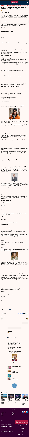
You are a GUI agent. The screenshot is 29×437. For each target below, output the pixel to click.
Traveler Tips (2, 403)
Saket (10, 309)
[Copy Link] (8, 12)
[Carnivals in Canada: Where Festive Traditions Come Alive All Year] (18, 396)
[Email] (6, 12)
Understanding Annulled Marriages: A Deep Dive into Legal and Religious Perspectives (16, 371)
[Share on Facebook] (4, 12)
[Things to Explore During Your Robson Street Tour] (9, 378)
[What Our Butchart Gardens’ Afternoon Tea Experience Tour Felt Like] (9, 367)
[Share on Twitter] (5, 12)
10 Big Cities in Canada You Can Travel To (6, 424)
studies (11, 79)
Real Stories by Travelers (15, 368)
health (24, 293)
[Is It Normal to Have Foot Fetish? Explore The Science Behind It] (9, 375)
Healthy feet (2, 32)
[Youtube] (25, 412)
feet (11, 46)
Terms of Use (14, 0)
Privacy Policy (10, 0)
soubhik (9, 333)
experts (5, 228)
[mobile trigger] (1, 2)
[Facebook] (23, 412)
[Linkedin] (27, 412)
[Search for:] (14, 328)
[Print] (27, 313)
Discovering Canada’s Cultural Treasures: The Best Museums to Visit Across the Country (25, 400)
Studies (5, 161)
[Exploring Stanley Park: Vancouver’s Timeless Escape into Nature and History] (4, 396)
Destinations (2, 402)
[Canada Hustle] (14, 2)
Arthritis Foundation (8, 202)
